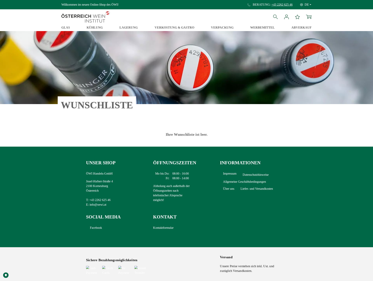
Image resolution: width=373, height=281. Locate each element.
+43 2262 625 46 (282, 4)
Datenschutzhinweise (256, 174)
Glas (65, 27)
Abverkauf (301, 27)
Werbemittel (262, 27)
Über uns (228, 188)
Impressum (229, 173)
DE (307, 4)
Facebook (96, 227)
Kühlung (95, 27)
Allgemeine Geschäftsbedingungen (244, 181)
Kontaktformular (163, 227)
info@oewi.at (98, 204)
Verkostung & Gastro (174, 27)
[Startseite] (85, 11)
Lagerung (128, 27)
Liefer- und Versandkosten (257, 188)
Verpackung (222, 27)
